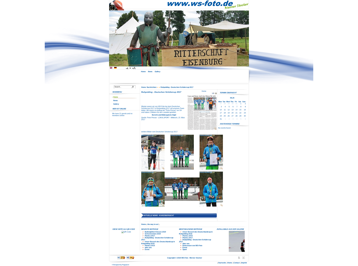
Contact (237, 263)
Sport (184, 249)
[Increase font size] (134, 68)
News (150, 72)
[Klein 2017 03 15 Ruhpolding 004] (211, 169)
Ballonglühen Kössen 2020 (155, 232)
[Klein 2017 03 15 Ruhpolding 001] (153, 169)
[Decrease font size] (127, 68)
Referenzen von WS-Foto (192, 246)
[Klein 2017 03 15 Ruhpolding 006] (211, 206)
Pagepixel (125, 264)
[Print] (216, 94)
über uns (148, 248)
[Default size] (130, 68)
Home (143, 72)
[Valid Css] (130, 258)
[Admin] (239, 258)
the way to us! (152, 224)
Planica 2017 (150, 236)
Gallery (157, 72)
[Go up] (243, 258)
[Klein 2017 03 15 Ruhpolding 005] (153, 206)
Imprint (244, 263)
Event (147, 249)
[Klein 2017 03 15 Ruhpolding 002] (182, 200)
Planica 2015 (150, 246)
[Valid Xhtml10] (121, 258)
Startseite (222, 263)
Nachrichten (151, 87)
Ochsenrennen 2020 (153, 234)
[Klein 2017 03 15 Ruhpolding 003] (182, 169)
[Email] (213, 94)
